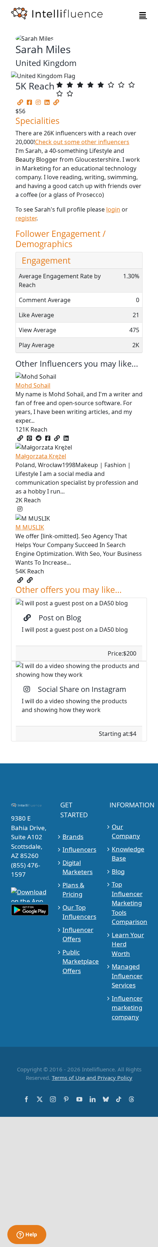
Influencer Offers (77, 934)
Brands (72, 836)
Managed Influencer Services (127, 975)
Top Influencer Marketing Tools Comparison (128, 903)
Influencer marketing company (127, 1007)
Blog (118, 871)
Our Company (126, 831)
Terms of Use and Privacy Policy (92, 1077)
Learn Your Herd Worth (128, 944)
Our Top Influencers (79, 912)
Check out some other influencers (82, 142)
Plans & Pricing (73, 890)
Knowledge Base (128, 854)
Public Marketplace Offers (79, 961)
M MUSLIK (29, 527)
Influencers (79, 849)
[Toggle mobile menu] (143, 15)
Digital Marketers (77, 867)
